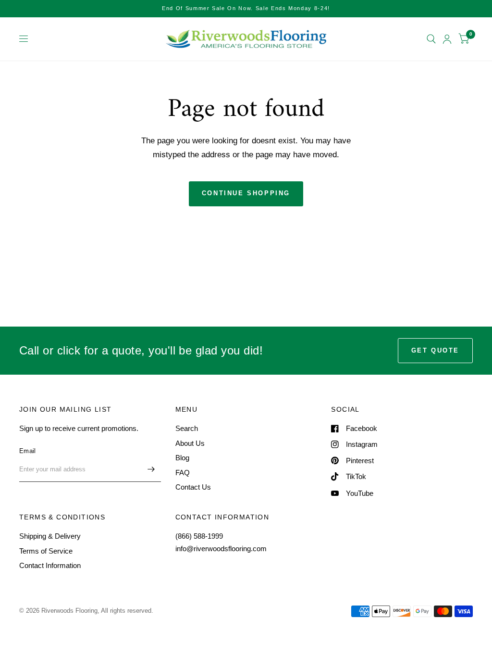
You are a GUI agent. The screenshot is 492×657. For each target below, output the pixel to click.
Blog (182, 458)
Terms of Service (46, 551)
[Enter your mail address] (151, 469)
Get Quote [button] (435, 350)
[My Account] (447, 39)
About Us (190, 443)
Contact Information (50, 565)
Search (186, 428)
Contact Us (193, 487)
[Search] (431, 39)
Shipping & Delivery (50, 536)
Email (27, 451)
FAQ (182, 472)
